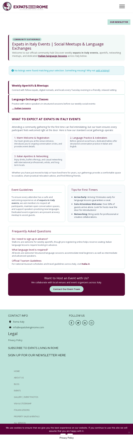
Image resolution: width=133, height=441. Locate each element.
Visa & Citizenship (22, 403)
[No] (129, 432)
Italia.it (86, 263)
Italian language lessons (52, 55)
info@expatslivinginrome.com (28, 327)
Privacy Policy (15, 340)
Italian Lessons (22, 410)
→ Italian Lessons (21, 108)
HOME (17, 371)
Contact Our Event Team (66, 289)
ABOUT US (19, 377)
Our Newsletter (119, 22)
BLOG (16, 384)
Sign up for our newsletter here (37, 355)
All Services (20, 423)
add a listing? (102, 70)
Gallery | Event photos (26, 397)
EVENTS (17, 390)
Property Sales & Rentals (26, 416)
